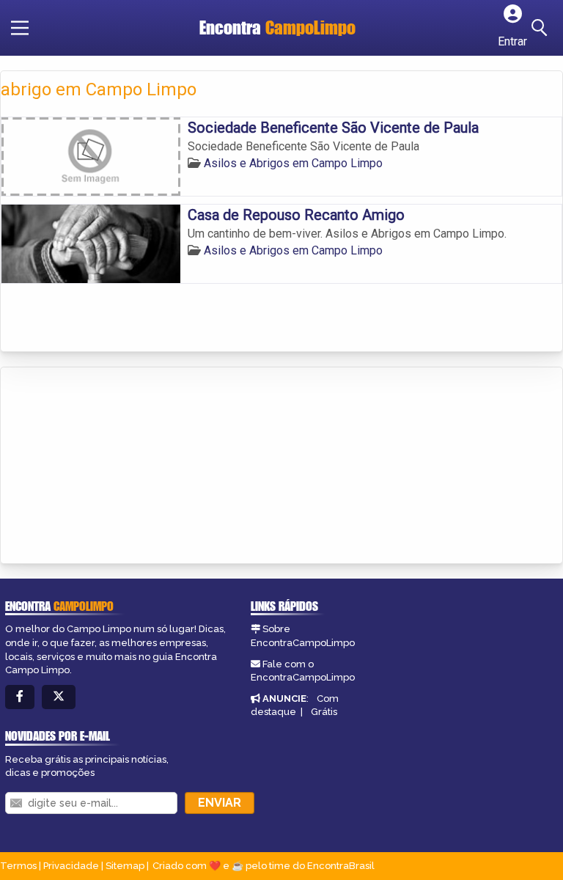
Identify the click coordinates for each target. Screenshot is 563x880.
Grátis (324, 711)
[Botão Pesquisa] (542, 28)
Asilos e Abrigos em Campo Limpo (293, 163)
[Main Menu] (19, 28)
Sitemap (125, 865)
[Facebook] (19, 697)
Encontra (277, 27)
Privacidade (71, 865)
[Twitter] (59, 697)
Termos (18, 865)
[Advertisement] (111, 466)
